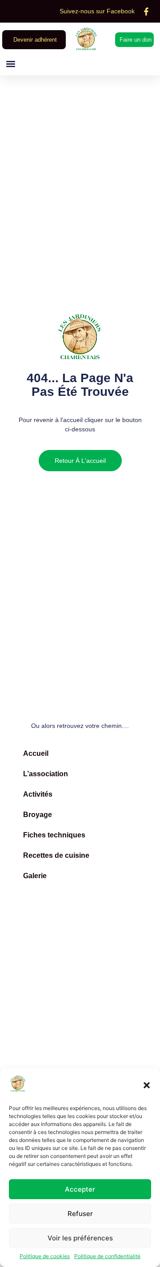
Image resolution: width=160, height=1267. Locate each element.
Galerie (35, 876)
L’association (45, 774)
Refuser (80, 1213)
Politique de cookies (45, 1256)
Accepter (80, 1189)
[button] (146, 1085)
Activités (37, 794)
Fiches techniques (54, 835)
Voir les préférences (80, 1238)
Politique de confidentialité (107, 1256)
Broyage (37, 814)
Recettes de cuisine (56, 855)
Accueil (35, 753)
